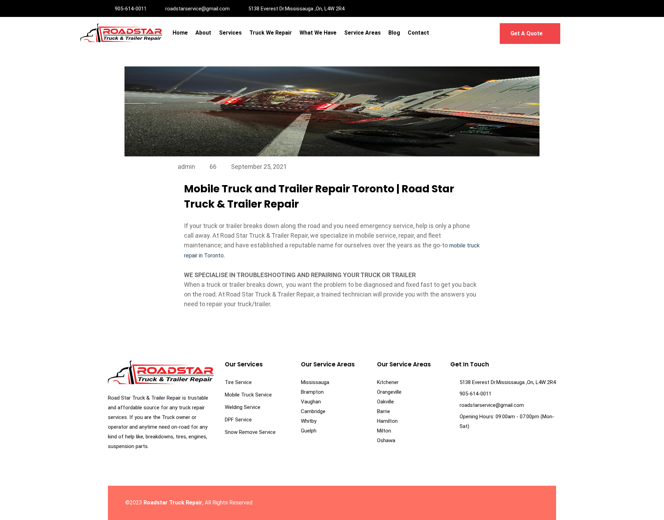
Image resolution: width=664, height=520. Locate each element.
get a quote (527, 33)
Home (180, 32)
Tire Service (238, 382)
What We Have (317, 32)
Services (230, 32)
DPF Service (238, 420)
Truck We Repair (270, 32)
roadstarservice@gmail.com (197, 9)
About (203, 32)
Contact (418, 32)
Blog (394, 32)
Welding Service (242, 407)
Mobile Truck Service (248, 395)
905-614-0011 (131, 9)
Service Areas (362, 32)
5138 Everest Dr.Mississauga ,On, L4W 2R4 (296, 9)
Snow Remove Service (250, 432)
